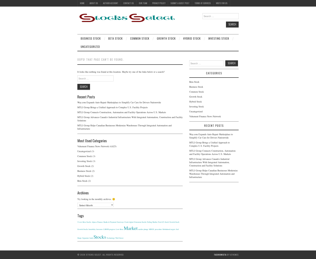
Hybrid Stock (192, 38)
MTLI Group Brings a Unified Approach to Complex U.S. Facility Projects (112, 107)
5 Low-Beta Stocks (84, 222)
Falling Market (152, 222)
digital (131, 222)
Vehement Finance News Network (93, 146)
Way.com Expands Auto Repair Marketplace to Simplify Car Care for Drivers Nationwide (119, 102)
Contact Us (128, 3)
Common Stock (139, 38)
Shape (79, 238)
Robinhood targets (169, 229)
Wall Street (119, 238)
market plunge (143, 229)
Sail (177, 229)
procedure (158, 229)
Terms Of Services (203, 3)
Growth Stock (166, 38)
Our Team (143, 3)
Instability (92, 229)
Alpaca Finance (97, 222)
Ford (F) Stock (163, 222)
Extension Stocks (140, 222)
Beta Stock (115, 38)
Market (131, 228)
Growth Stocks (82, 229)
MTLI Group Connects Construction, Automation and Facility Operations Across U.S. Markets (121, 112)
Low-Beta (119, 229)
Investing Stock (218, 38)
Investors (99, 229)
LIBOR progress (109, 229)
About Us (94, 3)
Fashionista (220, 254)
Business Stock (91, 38)
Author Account (110, 3)
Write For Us (221, 3)
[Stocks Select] (126, 17)
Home (82, 3)
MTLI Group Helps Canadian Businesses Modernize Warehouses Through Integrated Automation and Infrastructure (213, 174)
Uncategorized (90, 47)
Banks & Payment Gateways (114, 222)
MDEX (151, 229)
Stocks (99, 237)
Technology (111, 238)
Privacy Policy (158, 3)
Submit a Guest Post (180, 3)
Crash (126, 222)
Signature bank (87, 238)
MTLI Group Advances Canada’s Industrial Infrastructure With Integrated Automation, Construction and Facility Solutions (209, 162)
